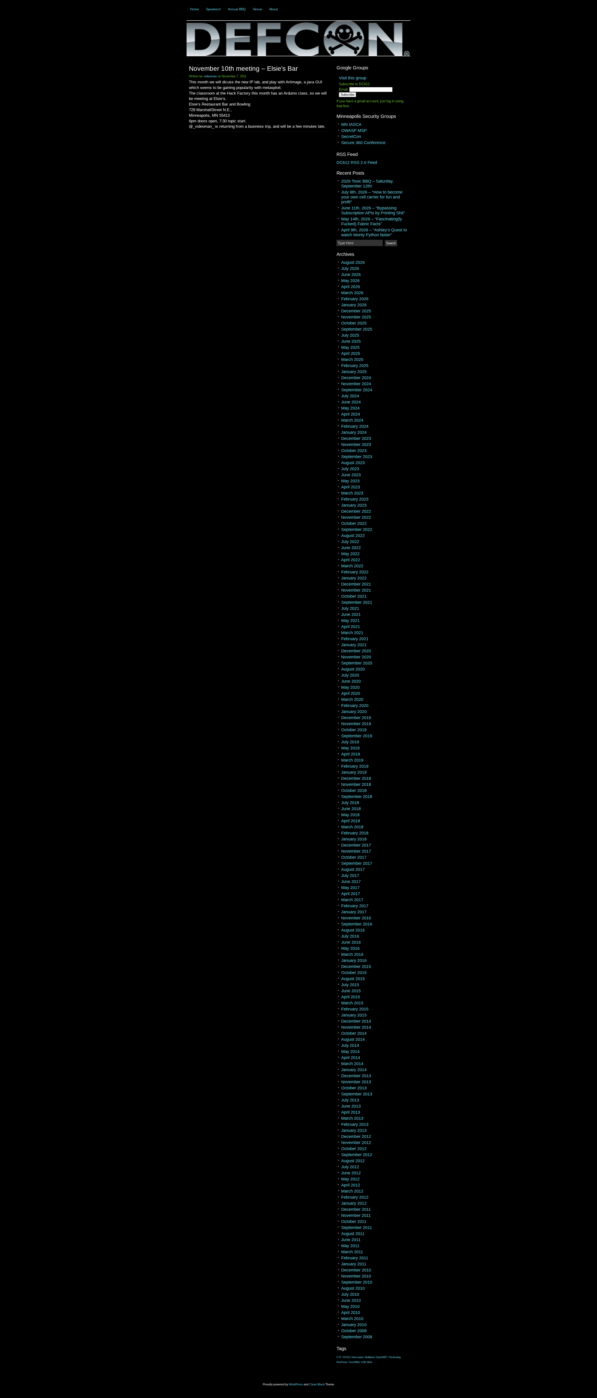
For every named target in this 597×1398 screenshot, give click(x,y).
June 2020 (351, 681)
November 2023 (356, 444)
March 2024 (352, 420)
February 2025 (354, 365)
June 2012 (351, 1173)
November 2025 (356, 317)
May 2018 (350, 814)
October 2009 (354, 1330)
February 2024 (354, 426)
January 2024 (354, 432)
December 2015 (356, 966)
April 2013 (350, 1112)
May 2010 (350, 1306)
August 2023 (353, 462)
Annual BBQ (237, 9)
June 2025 (351, 341)
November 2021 (356, 590)
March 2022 (352, 566)
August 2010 (353, 1288)
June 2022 (351, 547)
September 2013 (356, 1094)
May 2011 (350, 1245)
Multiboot (370, 1357)
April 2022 (350, 560)
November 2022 (356, 517)
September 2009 (356, 1336)
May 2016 (350, 948)
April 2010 (350, 1312)
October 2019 (354, 729)
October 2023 (354, 450)
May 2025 (350, 347)
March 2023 (352, 493)
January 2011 (353, 1264)
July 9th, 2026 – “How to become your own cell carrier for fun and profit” (372, 197)
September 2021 (356, 602)
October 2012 (354, 1148)
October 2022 (354, 523)
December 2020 (356, 651)
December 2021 (356, 584)
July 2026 (350, 268)
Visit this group (352, 78)
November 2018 (356, 784)
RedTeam (342, 1362)
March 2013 (352, 1118)
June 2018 (351, 808)
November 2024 (356, 383)
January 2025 (354, 371)
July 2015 (350, 984)
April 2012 (350, 1185)
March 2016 (352, 954)
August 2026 (353, 262)
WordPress (296, 1384)
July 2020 (350, 675)
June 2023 (351, 475)
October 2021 (354, 596)
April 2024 (350, 414)
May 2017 (350, 887)
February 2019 (354, 766)
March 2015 (352, 1003)
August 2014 (353, 1039)
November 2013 (356, 1082)
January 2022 (354, 578)
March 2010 (352, 1318)
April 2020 (350, 693)
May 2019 (350, 748)
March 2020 (352, 699)
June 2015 (351, 990)
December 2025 (356, 311)
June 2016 (351, 942)
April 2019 (350, 754)
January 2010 (354, 1324)
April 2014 (350, 1057)
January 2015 (354, 1015)
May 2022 (350, 553)
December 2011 (356, 1209)
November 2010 (356, 1276)
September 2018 (356, 796)
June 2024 (351, 402)
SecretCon (351, 136)
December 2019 (356, 717)
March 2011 (352, 1252)
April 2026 (350, 286)
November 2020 (356, 657)
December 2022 (356, 511)
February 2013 (354, 1124)
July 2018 (350, 802)
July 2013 (350, 1100)
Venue (257, 9)
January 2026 (354, 305)
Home (194, 9)
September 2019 (356, 736)
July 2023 (350, 468)
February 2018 (354, 833)
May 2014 (350, 1051)
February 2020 (354, 705)
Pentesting (395, 1357)
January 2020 (354, 711)
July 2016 (350, 936)
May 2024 (350, 408)
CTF (339, 1357)
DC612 (347, 1357)
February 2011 (354, 1258)
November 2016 (356, 918)
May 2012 (350, 1179)
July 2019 (350, 742)
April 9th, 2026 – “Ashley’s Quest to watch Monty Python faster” (374, 232)
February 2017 (354, 906)
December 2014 (356, 1021)
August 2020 (353, 669)
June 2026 (351, 274)
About (273, 9)
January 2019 (354, 772)
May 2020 (350, 687)
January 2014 (354, 1069)
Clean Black (317, 1384)
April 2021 (350, 626)
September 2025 (356, 329)
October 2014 (354, 1033)
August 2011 (352, 1233)
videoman (210, 76)
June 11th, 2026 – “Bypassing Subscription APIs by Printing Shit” (373, 210)
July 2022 (350, 541)
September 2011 (356, 1227)
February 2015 (354, 1009)
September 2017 (356, 863)
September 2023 (356, 456)
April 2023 (350, 487)
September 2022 (356, 529)
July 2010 (350, 1294)
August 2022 (353, 535)
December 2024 (356, 377)
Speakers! (213, 9)
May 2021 (350, 620)
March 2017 (352, 899)
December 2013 (356, 1075)
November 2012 (356, 1142)
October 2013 (354, 1088)
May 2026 (350, 280)
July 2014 (350, 1045)
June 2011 (351, 1239)
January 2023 (354, 505)
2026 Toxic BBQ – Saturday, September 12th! (367, 183)
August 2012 (353, 1160)
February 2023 (354, 499)
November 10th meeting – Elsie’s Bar (243, 68)
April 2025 (350, 353)
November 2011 (356, 1215)
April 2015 (350, 997)
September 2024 (356, 390)
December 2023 (356, 438)
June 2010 (351, 1300)
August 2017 (353, 869)
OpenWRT (382, 1357)
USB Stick (366, 1362)
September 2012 (356, 1154)
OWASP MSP (354, 130)
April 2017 (350, 893)
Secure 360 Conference (363, 142)
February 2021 (354, 638)
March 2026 (352, 292)
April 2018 (350, 821)
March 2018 (352, 827)
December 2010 (356, 1270)
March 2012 (352, 1191)
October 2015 (354, 972)
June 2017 (351, 881)
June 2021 (351, 614)
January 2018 (354, 839)
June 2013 (351, 1106)
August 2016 (353, 930)
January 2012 (354, 1203)
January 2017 (354, 912)
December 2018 (356, 778)
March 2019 (352, 760)
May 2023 (350, 481)
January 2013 (354, 1130)
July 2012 (350, 1167)
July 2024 (350, 396)
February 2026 (354, 299)
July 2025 (350, 335)
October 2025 (354, 323)
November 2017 (356, 851)
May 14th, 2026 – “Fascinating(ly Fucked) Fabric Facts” (371, 221)
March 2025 (352, 359)
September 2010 (356, 1282)
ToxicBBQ (354, 1362)
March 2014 (352, 1063)
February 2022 (354, 572)
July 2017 (350, 875)
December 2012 (356, 1136)
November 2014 (356, 1027)
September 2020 (356, 663)
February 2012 (354, 1197)
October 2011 (353, 1221)
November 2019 (356, 723)
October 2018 (354, 790)
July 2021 (350, 608)
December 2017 (356, 845)
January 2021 (354, 645)
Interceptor (357, 1357)
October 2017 (354, 857)
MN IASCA (351, 124)
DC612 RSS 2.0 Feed (357, 162)
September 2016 (356, 924)
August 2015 (353, 978)
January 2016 (354, 960)
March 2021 (352, 632)
